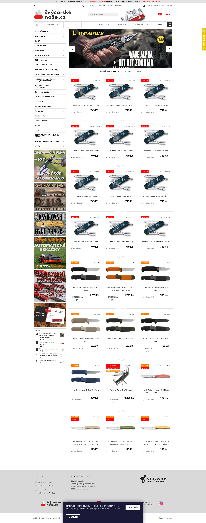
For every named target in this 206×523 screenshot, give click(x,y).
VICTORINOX (72, 25)
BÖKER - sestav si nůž (43, 65)
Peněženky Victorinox (43, 106)
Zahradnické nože (42, 92)
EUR (171, 5)
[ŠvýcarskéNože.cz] (56, 14)
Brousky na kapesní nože (45, 97)
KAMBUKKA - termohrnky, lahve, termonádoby (45, 80)
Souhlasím (132, 507)
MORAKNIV (122, 25)
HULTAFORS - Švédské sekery (46, 70)
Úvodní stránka (38, 25)
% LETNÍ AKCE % (53, 25)
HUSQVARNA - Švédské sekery (47, 74)
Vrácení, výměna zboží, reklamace (83, 486)
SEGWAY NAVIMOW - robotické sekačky (47, 136)
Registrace (160, 5)
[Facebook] (35, 6)
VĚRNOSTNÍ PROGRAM (151, 2)
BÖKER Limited (41, 60)
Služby (159, 25)
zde (67, 511)
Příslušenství (40, 116)
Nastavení (73, 517)
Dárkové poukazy (42, 121)
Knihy (37, 130)
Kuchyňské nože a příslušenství (42, 86)
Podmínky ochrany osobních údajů (83, 484)
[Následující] (169, 49)
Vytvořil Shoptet (166, 518)
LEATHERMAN (104, 25)
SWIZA (87, 25)
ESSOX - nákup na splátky (80, 489)
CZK (167, 5)
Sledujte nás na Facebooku (47, 493)
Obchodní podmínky (78, 481)
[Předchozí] (72, 49)
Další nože (39, 102)
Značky (38, 146)
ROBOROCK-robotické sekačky (47, 141)
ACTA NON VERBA (141, 25)
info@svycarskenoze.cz (46, 482)
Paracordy (39, 111)
